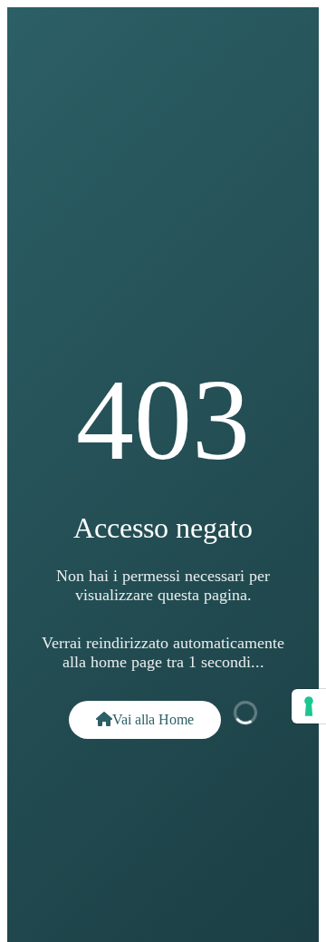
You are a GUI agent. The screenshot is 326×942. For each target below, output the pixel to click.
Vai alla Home (153, 719)
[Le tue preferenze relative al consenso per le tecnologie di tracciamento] (309, 706)
